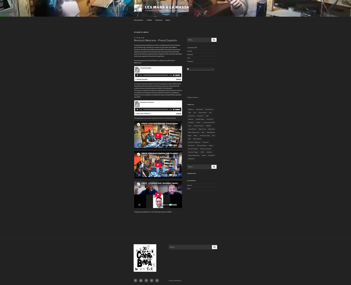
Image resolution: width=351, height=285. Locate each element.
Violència (209, 152)
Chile (189, 112)
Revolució (205, 142)
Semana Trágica (193, 149)
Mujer (189, 135)
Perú (213, 135)
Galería (168, 20)
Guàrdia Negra (200, 119)
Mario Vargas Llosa (193, 132)
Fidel (207, 116)
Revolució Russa (202, 145)
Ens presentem (138, 20)
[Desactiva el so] (174, 75)
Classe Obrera (202, 112)
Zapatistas (191, 158)
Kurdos (198, 122)
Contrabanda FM (192, 47)
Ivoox (188, 58)
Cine (194, 112)
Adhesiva (191, 109)
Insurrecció (210, 119)
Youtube (189, 51)
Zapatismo (211, 155)
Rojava (211, 145)
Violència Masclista (193, 155)
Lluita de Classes (198, 126)
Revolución (191, 145)
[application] (158, 75)
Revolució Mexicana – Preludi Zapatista (155, 40)
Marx (203, 132)
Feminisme (200, 116)
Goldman (190, 119)
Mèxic (196, 135)
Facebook (190, 54)
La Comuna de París (209, 122)
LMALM (208, 126)
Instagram (190, 61)
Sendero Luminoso (205, 149)
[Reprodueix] (137, 75)
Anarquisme (199, 109)
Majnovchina (202, 129)
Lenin (189, 126)
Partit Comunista (205, 135)
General (189, 185)
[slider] (177, 75)
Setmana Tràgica (193, 152)
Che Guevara (209, 109)
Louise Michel (192, 129)
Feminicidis (191, 116)
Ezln (210, 112)
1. (141, 79)
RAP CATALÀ (197, 139)
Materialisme (211, 132)
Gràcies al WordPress (175, 280)
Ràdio (188, 188)
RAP (189, 139)
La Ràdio (149, 20)
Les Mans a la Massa (167, 7)
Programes (158, 20)
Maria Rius (211, 129)
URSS (202, 152)
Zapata (204, 155)
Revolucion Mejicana (194, 142)
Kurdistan (191, 122)
